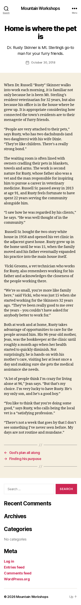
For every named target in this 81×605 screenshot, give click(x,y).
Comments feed (17, 573)
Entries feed (14, 567)
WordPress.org (17, 579)
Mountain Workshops (40, 8)
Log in (9, 561)
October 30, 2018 (43, 62)
